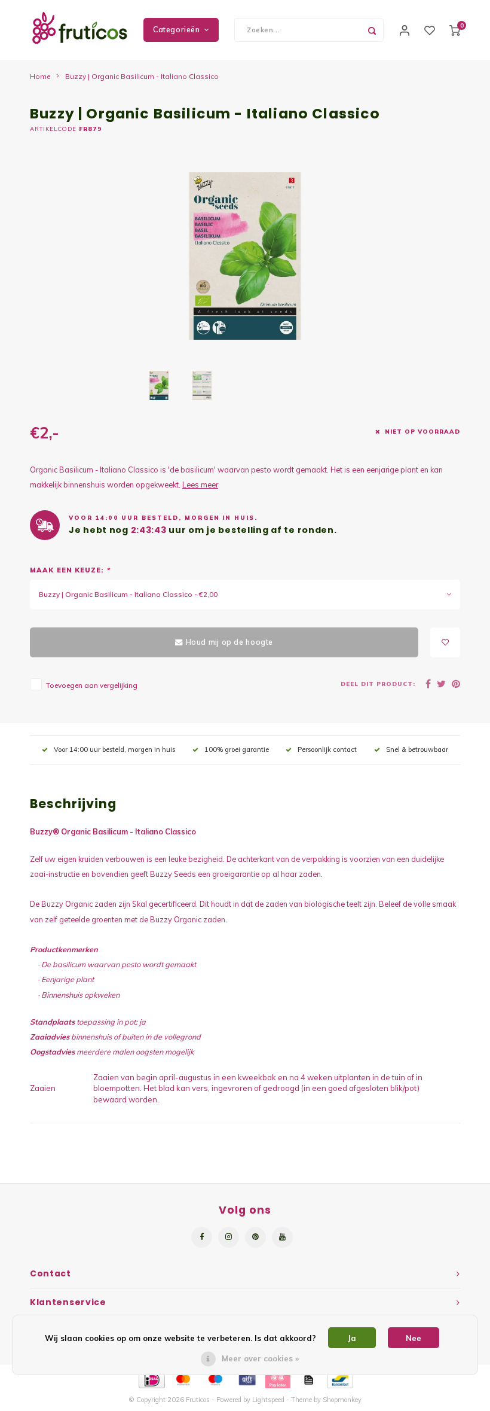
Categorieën (176, 29)
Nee (413, 1338)
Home (40, 76)
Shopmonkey (342, 1399)
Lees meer (200, 484)
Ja (352, 1338)
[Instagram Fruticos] (228, 1237)
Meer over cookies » (260, 1358)
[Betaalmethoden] (151, 1378)
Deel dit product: (378, 683)
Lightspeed (268, 1399)
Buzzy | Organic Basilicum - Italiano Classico (142, 76)
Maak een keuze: (70, 570)
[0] (454, 30)
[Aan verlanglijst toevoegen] (445, 642)
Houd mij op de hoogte (229, 642)
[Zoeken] (372, 30)
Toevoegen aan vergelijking (91, 685)
